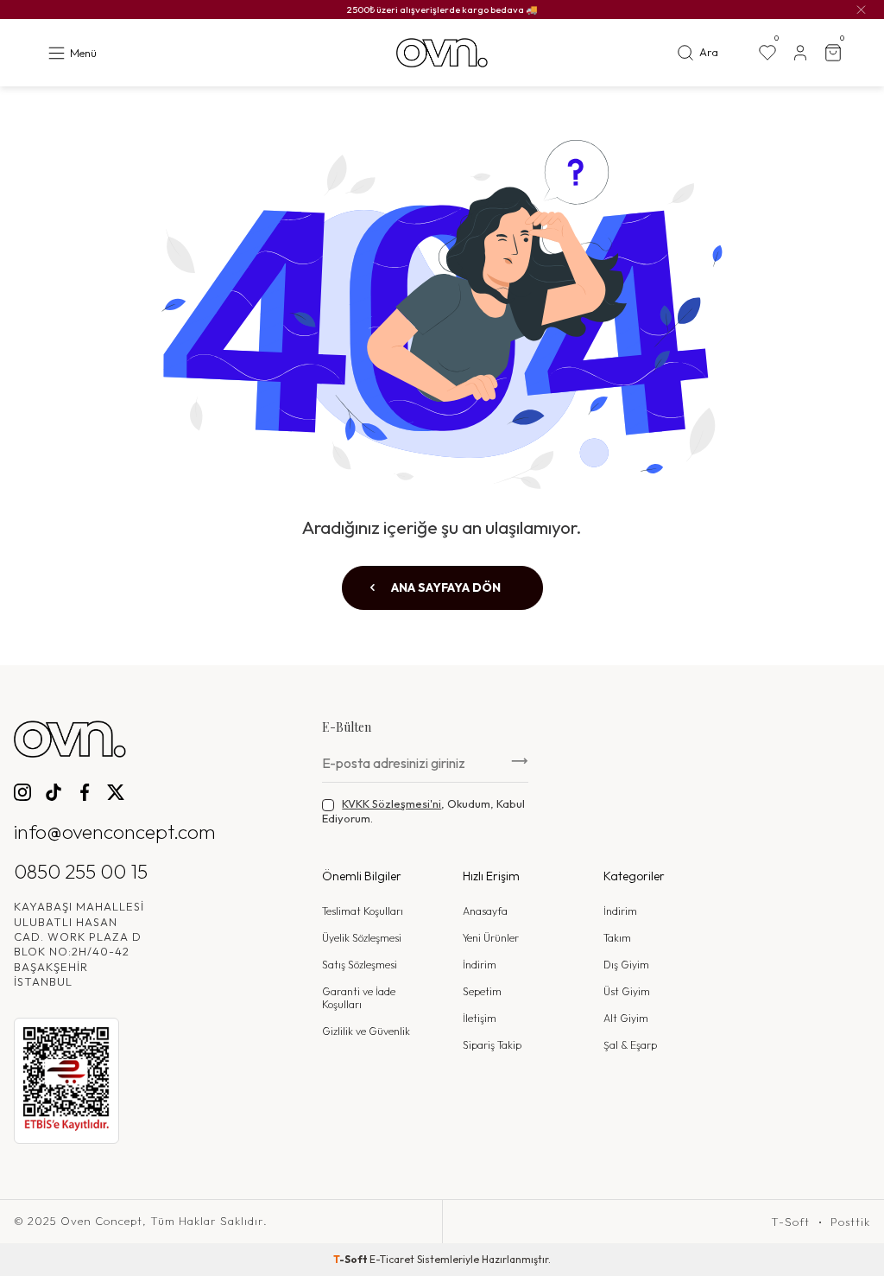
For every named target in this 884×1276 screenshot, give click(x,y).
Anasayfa (485, 911)
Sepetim (482, 991)
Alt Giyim (625, 1018)
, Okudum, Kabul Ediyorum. (423, 811)
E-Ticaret (391, 1259)
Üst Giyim (626, 991)
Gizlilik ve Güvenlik (366, 1031)
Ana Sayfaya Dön (444, 587)
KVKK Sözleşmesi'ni (391, 803)
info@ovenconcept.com (115, 831)
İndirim (479, 964)
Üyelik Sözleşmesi (361, 937)
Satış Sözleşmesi (359, 964)
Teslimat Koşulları (362, 911)
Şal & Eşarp (630, 1044)
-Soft (351, 1259)
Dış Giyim (626, 964)
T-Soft (790, 1222)
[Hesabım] (800, 53)
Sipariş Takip (492, 1044)
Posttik (850, 1222)
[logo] (442, 53)
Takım (617, 937)
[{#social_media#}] (22, 792)
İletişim (479, 1018)
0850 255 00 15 (81, 871)
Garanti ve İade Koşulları (358, 998)
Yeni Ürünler (491, 937)
